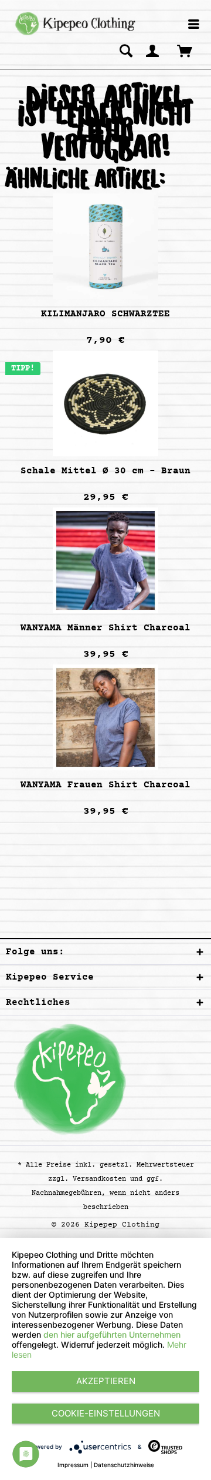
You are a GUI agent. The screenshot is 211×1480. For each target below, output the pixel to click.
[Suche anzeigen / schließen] (126, 50)
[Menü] (193, 25)
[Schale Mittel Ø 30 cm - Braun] (105, 403)
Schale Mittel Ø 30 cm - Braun (105, 471)
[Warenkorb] (185, 50)
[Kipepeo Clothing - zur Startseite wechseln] (73, 23)
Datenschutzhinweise (124, 1464)
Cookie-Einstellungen (106, 1413)
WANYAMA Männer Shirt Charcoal (105, 628)
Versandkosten (99, 1179)
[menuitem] (193, 25)
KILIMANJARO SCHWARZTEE (105, 314)
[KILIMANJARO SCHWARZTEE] (105, 246)
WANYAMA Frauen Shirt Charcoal (105, 785)
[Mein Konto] (153, 50)
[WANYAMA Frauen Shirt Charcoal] (105, 717)
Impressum (73, 1464)
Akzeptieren (105, 1381)
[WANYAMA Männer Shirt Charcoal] (105, 560)
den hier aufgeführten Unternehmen (112, 1334)
